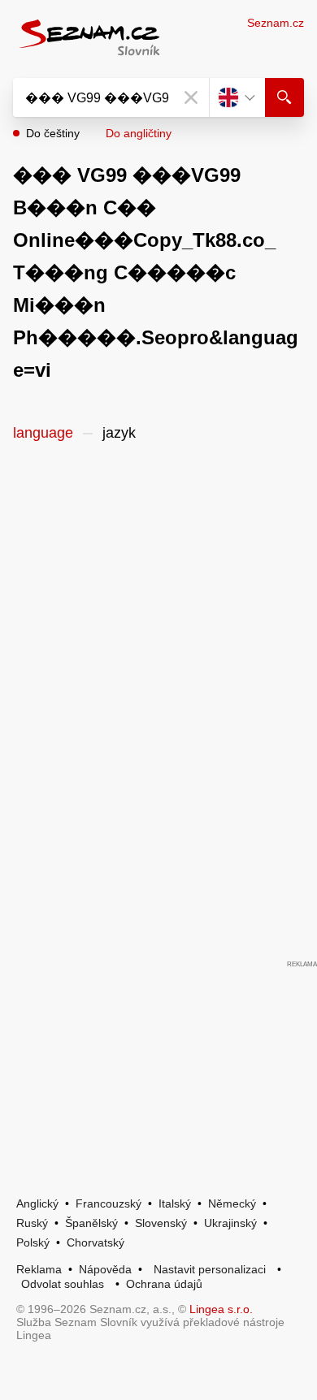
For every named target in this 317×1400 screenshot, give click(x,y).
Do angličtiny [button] (139, 133)
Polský (33, 1242)
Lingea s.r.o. (221, 1309)
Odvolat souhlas (62, 1283)
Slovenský (161, 1222)
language (43, 433)
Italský (174, 1203)
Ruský (32, 1222)
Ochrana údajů (164, 1283)
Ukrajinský (230, 1222)
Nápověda (105, 1269)
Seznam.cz (275, 22)
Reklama (39, 1269)
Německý (232, 1203)
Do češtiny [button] (53, 133)
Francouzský (108, 1203)
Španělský (91, 1222)
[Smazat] (191, 97)
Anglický (37, 1203)
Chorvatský (95, 1242)
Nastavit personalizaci (210, 1269)
